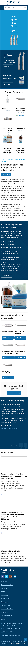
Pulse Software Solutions (18, 643)
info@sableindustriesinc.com (12, 635)
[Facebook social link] (2, 576)
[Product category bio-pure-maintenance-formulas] (20, 144)
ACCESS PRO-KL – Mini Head (20, 332)
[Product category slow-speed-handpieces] (20, 104)
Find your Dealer (13, 393)
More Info (13, 30)
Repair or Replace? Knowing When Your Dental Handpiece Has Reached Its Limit (14, 476)
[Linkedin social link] (15, 576)
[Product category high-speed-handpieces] (7, 124)
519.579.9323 (17, 628)
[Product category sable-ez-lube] (7, 103)
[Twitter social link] (6, 576)
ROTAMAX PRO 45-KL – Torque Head (7, 352)
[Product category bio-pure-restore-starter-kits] (7, 144)
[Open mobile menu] (1, 7)
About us (5, 174)
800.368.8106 (7, 628)
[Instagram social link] (10, 576)
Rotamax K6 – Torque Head (6, 372)
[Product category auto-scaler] (20, 123)
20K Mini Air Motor (7, 331)
